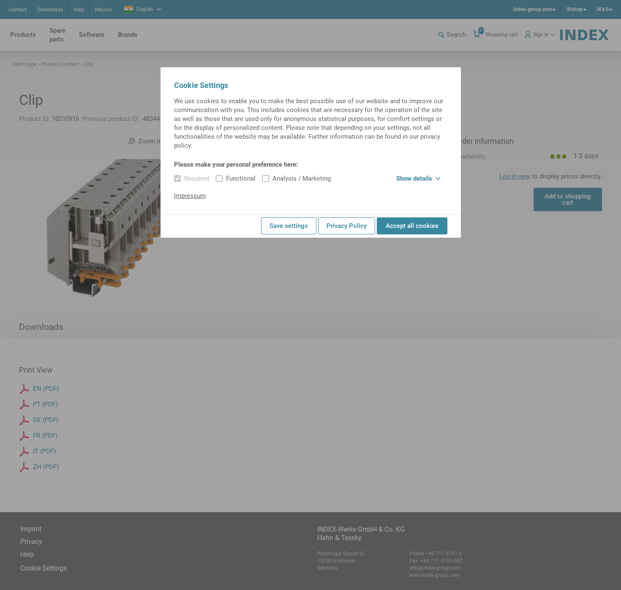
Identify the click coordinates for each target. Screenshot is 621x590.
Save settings (289, 226)
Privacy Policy (347, 226)
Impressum (190, 196)
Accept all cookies (412, 226)
